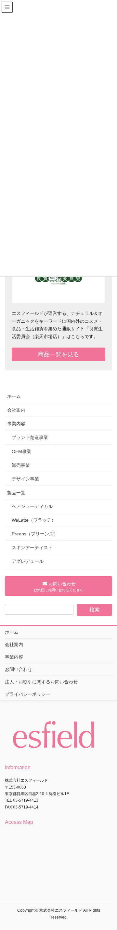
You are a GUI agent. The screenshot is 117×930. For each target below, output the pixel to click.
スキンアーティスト (32, 547)
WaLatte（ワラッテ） (34, 520)
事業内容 (16, 423)
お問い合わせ (18, 669)
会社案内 (16, 410)
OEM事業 (21, 451)
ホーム (14, 396)
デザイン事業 (25, 478)
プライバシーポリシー (27, 694)
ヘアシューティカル (32, 506)
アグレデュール (28, 561)
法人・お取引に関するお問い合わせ (41, 681)
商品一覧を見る (58, 354)
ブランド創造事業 (30, 437)
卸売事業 (21, 465)
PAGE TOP (108, 896)
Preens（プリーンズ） (35, 533)
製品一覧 (16, 492)
